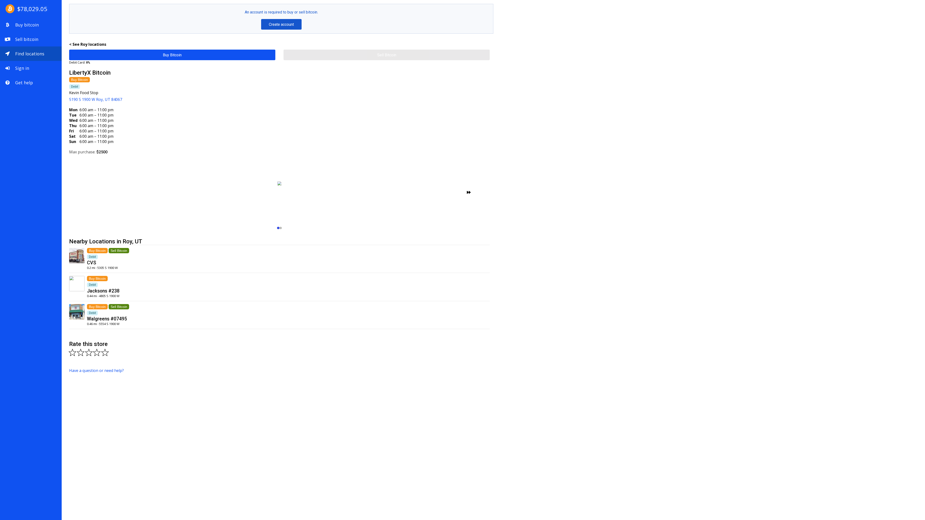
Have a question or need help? (96, 370)
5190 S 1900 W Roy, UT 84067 (95, 99)
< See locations (87, 44)
